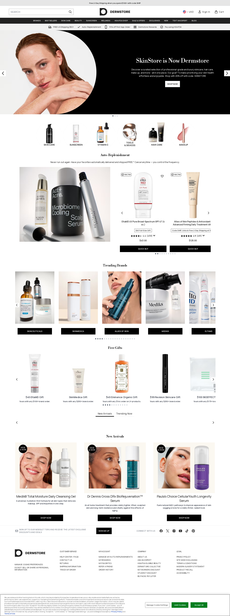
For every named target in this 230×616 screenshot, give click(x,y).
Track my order (68, 569)
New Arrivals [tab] (105, 413)
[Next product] (208, 213)
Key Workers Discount (149, 569)
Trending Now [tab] (124, 413)
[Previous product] (122, 213)
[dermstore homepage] (114, 12)
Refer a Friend (106, 566)
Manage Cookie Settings (157, 605)
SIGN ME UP (104, 531)
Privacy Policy (184, 557)
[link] (204, 12)
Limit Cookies (180, 605)
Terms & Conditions (187, 563)
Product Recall (185, 569)
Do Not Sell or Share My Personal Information (32, 569)
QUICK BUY (143, 249)
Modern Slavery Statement (191, 566)
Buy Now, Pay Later (147, 576)
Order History (106, 569)
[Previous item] (17, 422)
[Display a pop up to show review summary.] (154, 236)
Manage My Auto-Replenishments (116, 557)
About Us (142, 557)
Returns (64, 563)
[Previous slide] (3, 73)
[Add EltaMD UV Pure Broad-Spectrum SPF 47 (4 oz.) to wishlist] (162, 176)
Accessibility (183, 573)
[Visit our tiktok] (187, 531)
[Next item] (213, 422)
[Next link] (213, 305)
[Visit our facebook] (161, 531)
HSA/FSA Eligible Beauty (149, 563)
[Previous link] (17, 305)
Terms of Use (9, 614)
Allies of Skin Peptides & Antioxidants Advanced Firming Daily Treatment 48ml (193, 223)
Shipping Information (70, 566)
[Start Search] (70, 12)
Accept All (199, 605)
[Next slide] (227, 73)
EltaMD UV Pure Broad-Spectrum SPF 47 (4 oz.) (143, 223)
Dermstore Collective (149, 566)
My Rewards (105, 560)
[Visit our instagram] (174, 531)
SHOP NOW (172, 84)
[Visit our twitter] (167, 531)
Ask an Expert (145, 560)
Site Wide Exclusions (187, 560)
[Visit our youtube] (180, 531)
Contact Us (66, 560)
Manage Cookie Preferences (29, 564)
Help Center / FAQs (69, 557)
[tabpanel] (115, 422)
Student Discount (147, 573)
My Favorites (105, 563)
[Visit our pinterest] (193, 531)
